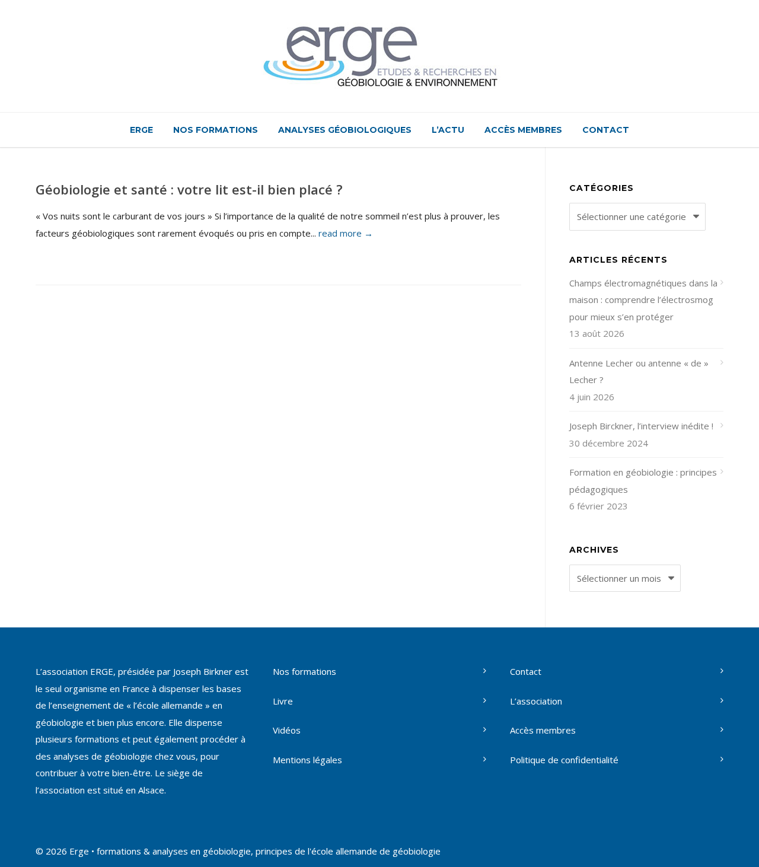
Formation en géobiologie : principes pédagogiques (643, 480)
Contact (605, 130)
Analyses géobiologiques (345, 130)
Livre (283, 701)
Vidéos (287, 730)
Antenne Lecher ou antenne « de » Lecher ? (639, 371)
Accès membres (523, 130)
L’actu (448, 130)
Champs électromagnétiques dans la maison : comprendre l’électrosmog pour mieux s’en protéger (643, 300)
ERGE (141, 130)
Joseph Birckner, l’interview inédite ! (641, 426)
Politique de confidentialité (564, 760)
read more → (345, 233)
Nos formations (215, 130)
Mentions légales (307, 760)
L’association (536, 701)
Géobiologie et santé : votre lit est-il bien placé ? (189, 189)
